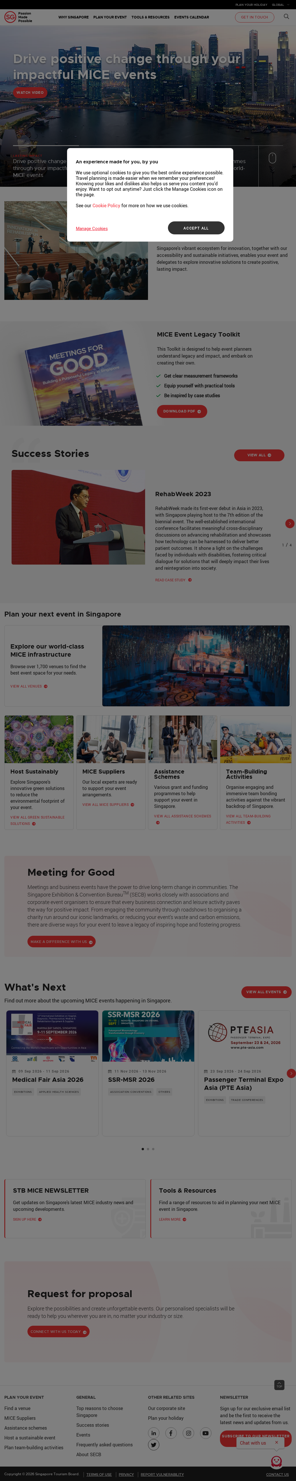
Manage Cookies (92, 228)
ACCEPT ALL (196, 228)
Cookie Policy (106, 205)
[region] (150, 195)
